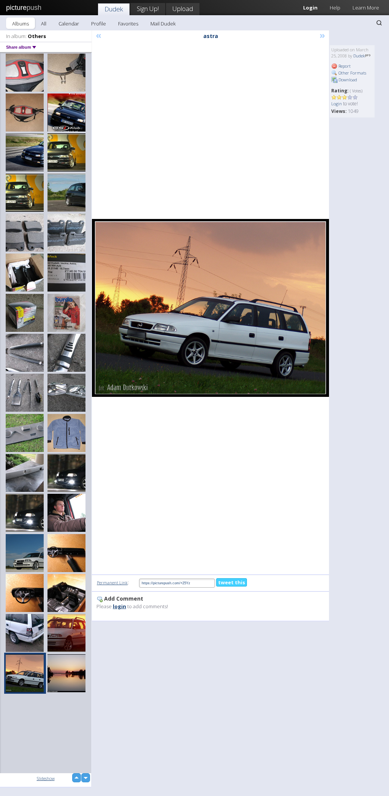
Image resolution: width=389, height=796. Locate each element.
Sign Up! (148, 8)
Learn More (366, 7)
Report (344, 66)
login (119, 606)
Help (335, 7)
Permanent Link (112, 582)
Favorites (128, 23)
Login (336, 103)
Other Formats (351, 73)
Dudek (113, 9)
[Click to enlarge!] (210, 308)
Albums (20, 23)
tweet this (231, 582)
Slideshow (46, 778)
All (43, 23)
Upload (182, 8)
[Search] (379, 23)
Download (347, 79)
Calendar (69, 23)
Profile (98, 23)
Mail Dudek (163, 23)
